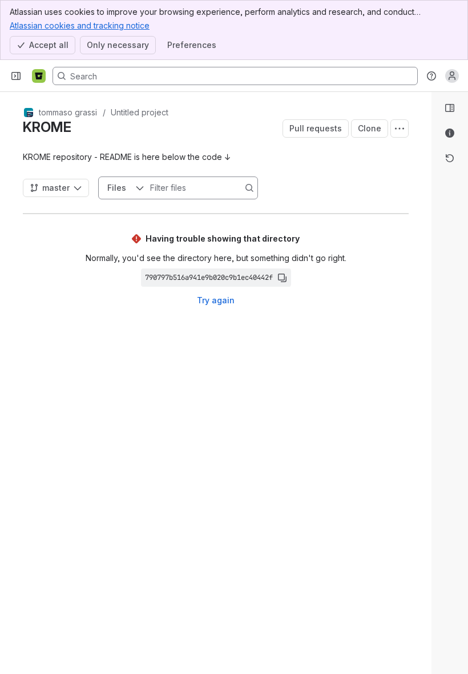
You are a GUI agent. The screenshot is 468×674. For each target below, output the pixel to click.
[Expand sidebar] (16, 76)
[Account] (452, 76)
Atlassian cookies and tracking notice (80, 25)
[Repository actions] (399, 128)
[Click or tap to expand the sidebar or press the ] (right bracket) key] (424, 434)
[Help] (431, 76)
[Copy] (282, 277)
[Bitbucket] (39, 76)
